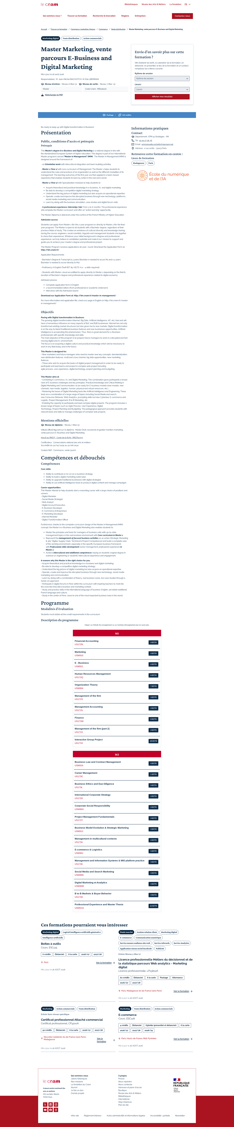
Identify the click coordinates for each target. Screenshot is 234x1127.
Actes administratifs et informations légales (126, 1115)
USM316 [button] (79, 765)
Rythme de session (144, 73)
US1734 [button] (79, 842)
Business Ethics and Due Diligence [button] (94, 784)
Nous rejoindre (125, 1081)
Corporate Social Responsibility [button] (92, 805)
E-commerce (126, 937)
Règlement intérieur (93, 1115)
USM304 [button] (79, 688)
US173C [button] (79, 776)
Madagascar (138, 163)
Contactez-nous (182, 16)
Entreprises (140, 16)
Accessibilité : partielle (160, 1115)
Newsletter (180, 1115)
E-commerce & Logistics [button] (88, 849)
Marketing (47, 1008)
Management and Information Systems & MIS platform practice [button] (109, 860)
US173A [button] (79, 897)
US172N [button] (79, 644)
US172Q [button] (79, 677)
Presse (121, 1079)
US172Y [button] (79, 820)
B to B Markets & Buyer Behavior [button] (93, 893)
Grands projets (77, 1093)
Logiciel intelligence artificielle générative (82, 932)
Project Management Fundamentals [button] (94, 817)
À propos (122, 1076)
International (123, 1099)
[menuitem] (131, 4)
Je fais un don (77, 1090)
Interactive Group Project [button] (89, 739)
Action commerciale (92, 38)
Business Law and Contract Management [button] (98, 762)
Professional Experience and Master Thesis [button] (99, 904)
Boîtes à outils (51, 943)
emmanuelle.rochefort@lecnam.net (157, 144)
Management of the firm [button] (88, 696)
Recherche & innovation (104, 16)
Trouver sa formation (77, 16)
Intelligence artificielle (53, 937)
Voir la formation (104, 963)
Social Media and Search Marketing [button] (94, 871)
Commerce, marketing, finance (83, 29)
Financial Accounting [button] (86, 641)
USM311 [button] (79, 666)
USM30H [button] (79, 809)
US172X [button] (79, 732)
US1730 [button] (79, 864)
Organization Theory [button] (86, 684)
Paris (150, 163)
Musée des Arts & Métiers (129, 1093)
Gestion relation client (147, 932)
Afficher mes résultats (162, 96)
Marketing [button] (80, 652)
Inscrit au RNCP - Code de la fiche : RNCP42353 (62, 437)
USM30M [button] (79, 886)
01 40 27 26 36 (145, 140)
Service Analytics (181, 943)
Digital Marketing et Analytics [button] (91, 882)
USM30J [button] (79, 853)
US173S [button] (79, 798)
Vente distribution (118, 29)
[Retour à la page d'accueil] (49, 4)
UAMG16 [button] (79, 908)
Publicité (160, 948)
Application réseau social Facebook (136, 948)
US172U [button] (79, 710)
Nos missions (77, 1081)
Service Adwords (162, 943)
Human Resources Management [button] (93, 674)
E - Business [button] (82, 663)
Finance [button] (79, 717)
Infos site (75, 1115)
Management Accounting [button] (89, 706)
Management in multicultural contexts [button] (96, 838)
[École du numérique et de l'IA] (162, 175)
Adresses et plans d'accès (130, 1087)
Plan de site (123, 1105)
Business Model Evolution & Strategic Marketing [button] (102, 827)
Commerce (103, 29)
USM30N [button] (79, 875)
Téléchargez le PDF (54, 95)
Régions (125, 16)
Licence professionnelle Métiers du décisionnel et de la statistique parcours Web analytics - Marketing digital (155, 963)
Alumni (74, 1087)
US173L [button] (79, 787)
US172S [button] (79, 699)
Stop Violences (125, 1102)
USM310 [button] (79, 655)
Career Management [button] (86, 773)
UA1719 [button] (79, 743)
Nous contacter (125, 1084)
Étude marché (126, 932)
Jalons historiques (79, 1079)
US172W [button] (79, 721)
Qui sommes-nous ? (52, 16)
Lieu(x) (138, 84)
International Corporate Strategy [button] (93, 795)
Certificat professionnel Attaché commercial (72, 1019)
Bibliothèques (124, 1096)
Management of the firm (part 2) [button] (92, 728)
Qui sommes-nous (79, 1076)
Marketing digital (51, 38)
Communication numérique (148, 937)
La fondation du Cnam (81, 1084)
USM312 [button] (79, 831)
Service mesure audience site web (135, 943)
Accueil (44, 29)
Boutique (122, 1090)
